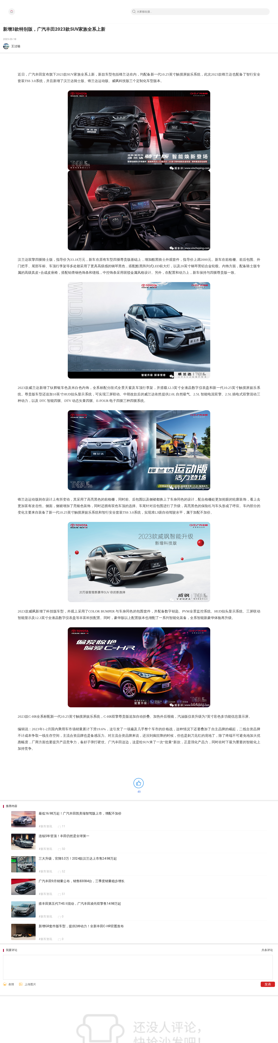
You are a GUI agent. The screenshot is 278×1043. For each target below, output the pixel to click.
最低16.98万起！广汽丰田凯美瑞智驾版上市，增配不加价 (80, 813)
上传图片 (30, 984)
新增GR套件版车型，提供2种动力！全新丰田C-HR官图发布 (81, 926)
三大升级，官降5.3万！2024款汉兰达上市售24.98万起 (78, 858)
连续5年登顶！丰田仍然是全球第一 (64, 836)
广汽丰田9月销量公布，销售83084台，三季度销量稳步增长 (82, 881)
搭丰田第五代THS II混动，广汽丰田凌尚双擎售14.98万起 (80, 904)
